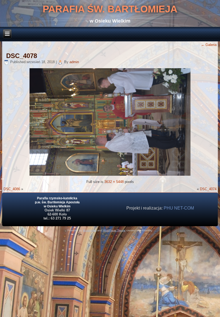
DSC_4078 (21, 55)
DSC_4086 (11, 189)
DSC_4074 (208, 189)
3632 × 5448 (114, 182)
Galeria (209, 45)
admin (74, 62)
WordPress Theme (114, 230)
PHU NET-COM (179, 208)
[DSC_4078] (110, 174)
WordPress (89, 230)
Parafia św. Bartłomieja (110, 9)
